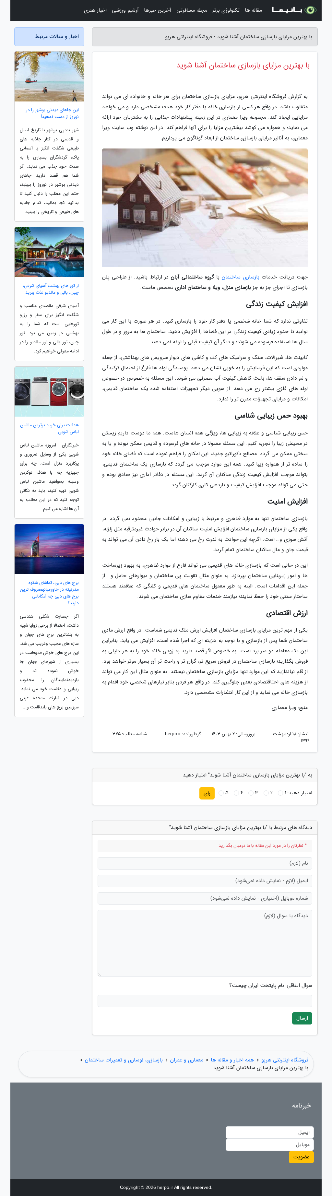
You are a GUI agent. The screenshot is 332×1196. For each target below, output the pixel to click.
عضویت (301, 1157)
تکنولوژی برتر (226, 10)
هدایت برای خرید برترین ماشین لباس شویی (49, 428)
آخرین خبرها (157, 10)
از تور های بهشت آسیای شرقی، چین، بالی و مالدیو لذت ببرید (51, 289)
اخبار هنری (95, 10)
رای (207, 793)
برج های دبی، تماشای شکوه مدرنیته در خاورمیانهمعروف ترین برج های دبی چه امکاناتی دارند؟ (49, 593)
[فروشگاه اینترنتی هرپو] (294, 10)
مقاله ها (253, 10)
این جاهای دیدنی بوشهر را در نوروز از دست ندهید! (52, 113)
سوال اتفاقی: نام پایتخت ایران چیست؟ (270, 985)
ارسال (302, 1018)
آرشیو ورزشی (125, 10)
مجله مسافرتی (191, 10)
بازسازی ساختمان (240, 277)
